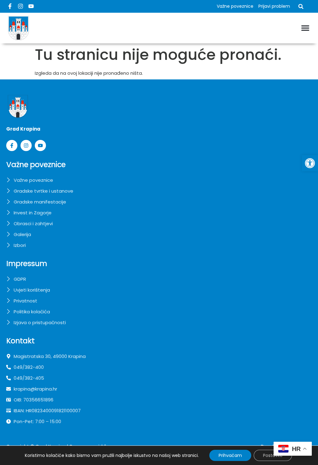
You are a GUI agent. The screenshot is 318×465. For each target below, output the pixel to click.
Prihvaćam (230, 455)
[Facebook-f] (10, 6)
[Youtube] (31, 6)
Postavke (273, 455)
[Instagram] (20, 6)
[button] (310, 163)
